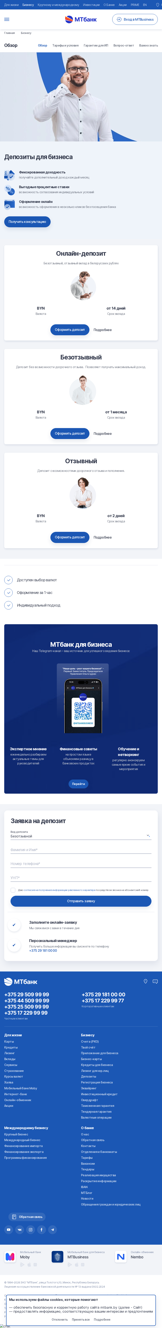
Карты (9, 1041)
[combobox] (81, 836)
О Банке (109, 5)
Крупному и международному (58, 5)
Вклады (9, 1059)
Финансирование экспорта (23, 1152)
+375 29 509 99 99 (26, 994)
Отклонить (60, 1319)
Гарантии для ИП (96, 45)
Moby (25, 1257)
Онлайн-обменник (17, 1100)
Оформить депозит (70, 329)
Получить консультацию (27, 222)
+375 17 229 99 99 (25, 1013)
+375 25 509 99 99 (26, 1007)
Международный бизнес (22, 1140)
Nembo (137, 1257)
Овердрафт (89, 1100)
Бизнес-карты (91, 1059)
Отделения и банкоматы (99, 1152)
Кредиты (11, 1047)
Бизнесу (28, 5)
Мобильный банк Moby (20, 1088)
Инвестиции (91, 5)
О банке (87, 1128)
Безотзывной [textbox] (21, 836)
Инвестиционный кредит (99, 1094)
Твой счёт (88, 1047)
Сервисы (10, 1065)
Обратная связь (92, 1140)
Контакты (88, 1146)
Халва (8, 1082)
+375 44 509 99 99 (26, 1001)
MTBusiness (78, 1257)
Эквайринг (88, 1088)
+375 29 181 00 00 (43, 950)
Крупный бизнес (16, 1134)
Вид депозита (19, 832)
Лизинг (9, 1053)
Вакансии (88, 1163)
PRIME (135, 5)
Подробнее (103, 330)
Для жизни (11, 5)
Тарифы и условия (65, 45)
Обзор (42, 45)
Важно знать (148, 45)
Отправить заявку (81, 901)
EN (145, 5)
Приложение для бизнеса (99, 1053)
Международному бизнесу (26, 1128)
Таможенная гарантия (97, 1105)
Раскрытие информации (98, 1181)
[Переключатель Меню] (7, 19)
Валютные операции (96, 1117)
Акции (123, 5)
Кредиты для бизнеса (97, 1065)
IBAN (84, 1187)
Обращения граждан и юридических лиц (110, 1204)
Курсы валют (13, 1076)
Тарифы (87, 1157)
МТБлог (86, 1193)
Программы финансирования (25, 1157)
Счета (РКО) (90, 1041)
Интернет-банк (15, 1094)
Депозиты (88, 1076)
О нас (85, 1134)
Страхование (14, 1071)
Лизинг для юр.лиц (95, 1071)
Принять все (81, 1319)
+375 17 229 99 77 (103, 1001)
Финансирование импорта (23, 1146)
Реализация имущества (98, 1175)
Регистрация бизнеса (97, 1082)
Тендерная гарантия (96, 1111)
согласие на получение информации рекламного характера (59, 890)
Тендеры (87, 1169)
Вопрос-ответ (123, 45)
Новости (87, 1198)
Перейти (78, 784)
